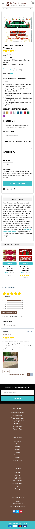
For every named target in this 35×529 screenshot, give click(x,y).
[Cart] (33, 2)
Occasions (17, 455)
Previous (29, 244)
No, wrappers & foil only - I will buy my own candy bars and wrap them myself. (18, 85)
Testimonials (17, 478)
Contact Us (17, 472)
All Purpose (17, 441)
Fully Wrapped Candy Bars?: (14, 80)
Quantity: (6, 160)
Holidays (17, 452)
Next (31, 244)
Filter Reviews (7, 321)
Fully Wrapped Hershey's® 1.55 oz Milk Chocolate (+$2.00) (17, 90)
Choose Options (9, 263)
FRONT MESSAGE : (9, 121)
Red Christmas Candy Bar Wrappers (25, 268)
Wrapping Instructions (17, 418)
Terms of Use (17, 429)
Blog (17, 486)
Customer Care (17, 415)
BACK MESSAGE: (8, 131)
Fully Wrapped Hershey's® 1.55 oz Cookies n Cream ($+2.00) (18, 99)
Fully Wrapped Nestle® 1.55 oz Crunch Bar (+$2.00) (18, 104)
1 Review (18, 51)
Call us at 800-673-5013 (17, 506)
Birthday (17, 446)
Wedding (17, 457)
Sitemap (17, 489)
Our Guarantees (17, 481)
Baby (17, 444)
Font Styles (17, 423)
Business (17, 449)
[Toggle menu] (2, 2)
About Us (17, 475)
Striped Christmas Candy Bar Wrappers (9, 268)
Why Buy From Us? (17, 483)
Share (6, 371)
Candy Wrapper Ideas (17, 421)
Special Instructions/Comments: (17, 142)
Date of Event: (9, 152)
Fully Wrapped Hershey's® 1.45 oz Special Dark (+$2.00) (18, 94)
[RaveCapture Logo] (9, 287)
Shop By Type (17, 460)
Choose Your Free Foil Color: (15, 109)
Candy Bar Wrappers (17, 412)
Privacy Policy (17, 426)
